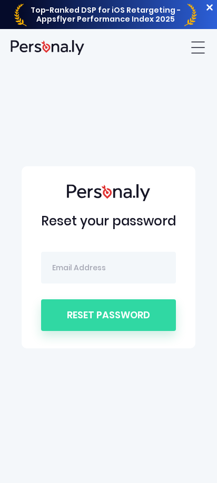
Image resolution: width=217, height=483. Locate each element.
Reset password (108, 314)
